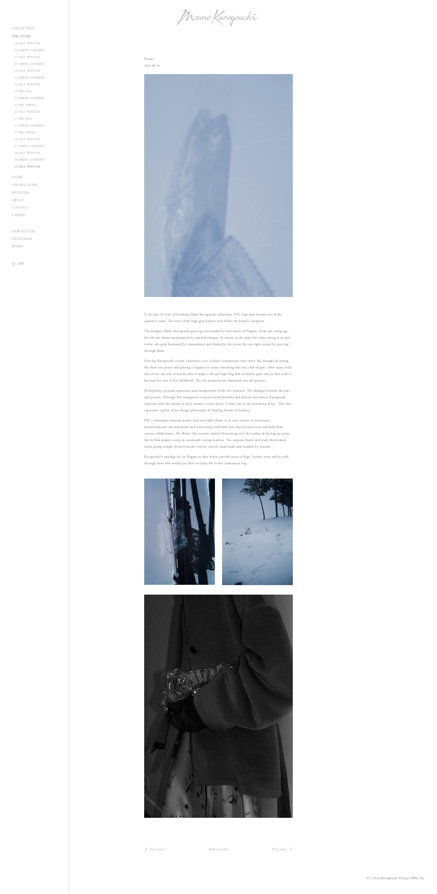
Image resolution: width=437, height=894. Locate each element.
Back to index (218, 849)
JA (13, 264)
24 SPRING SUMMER (29, 78)
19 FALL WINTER (27, 167)
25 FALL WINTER (27, 57)
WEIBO (18, 246)
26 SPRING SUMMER (29, 50)
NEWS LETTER (23, 231)
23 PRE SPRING (25, 105)
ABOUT (18, 200)
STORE (17, 177)
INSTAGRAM (22, 239)
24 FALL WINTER (27, 71)
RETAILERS (20, 193)
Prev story (157, 849)
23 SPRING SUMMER (29, 98)
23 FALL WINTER (27, 85)
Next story (279, 849)
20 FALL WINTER (27, 153)
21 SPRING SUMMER (29, 146)
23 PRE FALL (23, 91)
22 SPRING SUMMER (29, 126)
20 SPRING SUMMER (29, 160)
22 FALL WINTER (27, 112)
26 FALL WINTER (27, 44)
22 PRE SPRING (25, 133)
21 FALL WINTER (27, 139)
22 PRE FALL (23, 119)
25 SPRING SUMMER (29, 64)
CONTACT (20, 208)
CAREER (18, 215)
